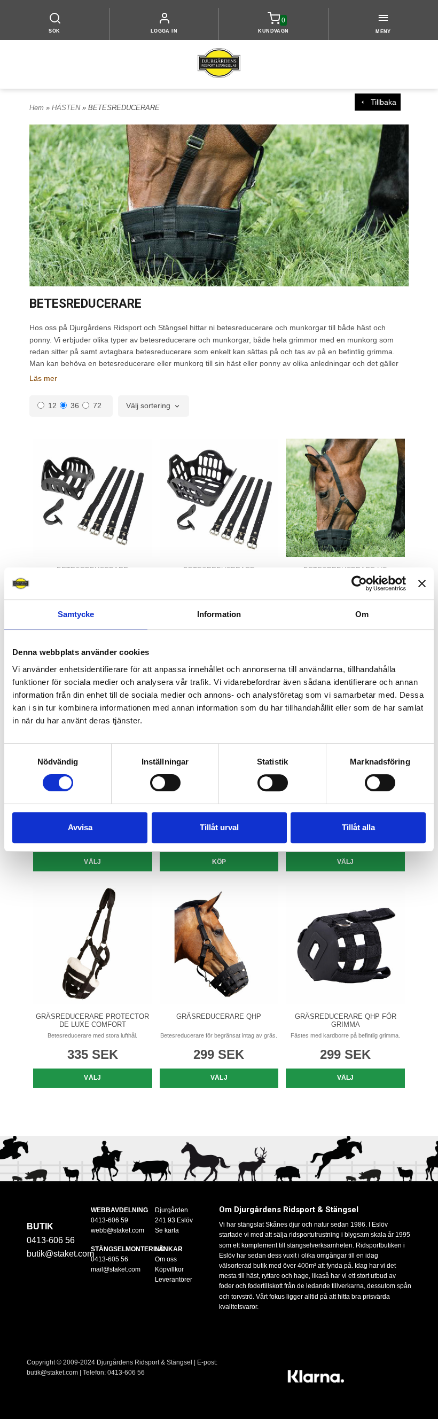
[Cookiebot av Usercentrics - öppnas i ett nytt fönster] (359, 583)
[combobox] (153, 406)
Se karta (167, 1230)
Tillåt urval (219, 827)
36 (75, 405)
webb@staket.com (117, 1230)
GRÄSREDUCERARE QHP (218, 1016)
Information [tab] (219, 614)
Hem (36, 108)
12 (52, 405)
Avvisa (80, 827)
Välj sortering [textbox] (148, 406)
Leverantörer (173, 1279)
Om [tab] (362, 614)
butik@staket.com (60, 1253)
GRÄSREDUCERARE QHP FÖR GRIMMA (345, 1020)
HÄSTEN (67, 108)
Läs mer (43, 378)
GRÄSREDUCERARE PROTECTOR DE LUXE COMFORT (92, 1020)
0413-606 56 (126, 1372)
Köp (219, 862)
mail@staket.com (115, 1269)
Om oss (166, 1259)
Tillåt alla (358, 827)
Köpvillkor (169, 1269)
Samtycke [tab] (76, 614)
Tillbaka (381, 102)
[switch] (165, 782)
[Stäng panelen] (422, 583)
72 (97, 405)
